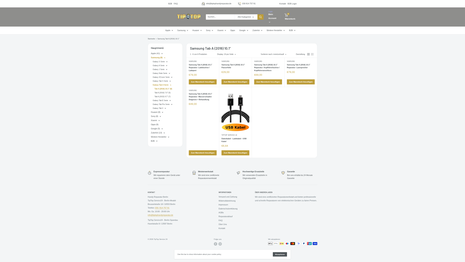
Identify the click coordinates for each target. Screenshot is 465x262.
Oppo (232, 30)
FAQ (176, 4)
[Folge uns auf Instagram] (220, 244)
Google (242, 30)
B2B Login (292, 4)
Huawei (195, 30)
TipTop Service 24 (229, 135)
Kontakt (282, 4)
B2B (170, 4)
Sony (208, 30)
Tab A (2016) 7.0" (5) (162, 93)
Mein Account (272, 16)
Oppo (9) (154, 124)
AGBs (221, 213)
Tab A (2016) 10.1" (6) (163, 89)
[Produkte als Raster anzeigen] (308, 54)
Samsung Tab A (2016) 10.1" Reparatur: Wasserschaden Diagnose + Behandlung (200, 97)
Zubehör (256, 30)
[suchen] (260, 17)
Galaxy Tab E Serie (160, 100)
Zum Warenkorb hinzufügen (202, 82)
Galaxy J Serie (159, 69)
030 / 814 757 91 (162, 208)
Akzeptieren (280, 254)
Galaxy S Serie (159, 62)
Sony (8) (155, 116)
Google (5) (155, 129)
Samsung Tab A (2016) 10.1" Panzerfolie (233, 66)
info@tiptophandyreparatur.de (218, 4)
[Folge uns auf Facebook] (215, 244)
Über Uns (223, 224)
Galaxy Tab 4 (158, 108)
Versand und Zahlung (228, 197)
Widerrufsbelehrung (227, 201)
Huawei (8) (156, 112)
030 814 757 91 (249, 4)
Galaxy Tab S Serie (160, 81)
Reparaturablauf (225, 216)
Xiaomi (220, 30)
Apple (167, 30)
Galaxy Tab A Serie (161, 85)
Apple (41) (155, 53)
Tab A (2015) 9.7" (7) (162, 96)
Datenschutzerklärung (228, 209)
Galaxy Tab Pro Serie (161, 104)
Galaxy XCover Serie (161, 77)
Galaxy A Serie (159, 65)
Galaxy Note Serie (160, 73)
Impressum (223, 205)
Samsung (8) (157, 58)
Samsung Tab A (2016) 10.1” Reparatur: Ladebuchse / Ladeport (200, 67)
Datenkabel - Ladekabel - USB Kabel (234, 140)
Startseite (151, 39)
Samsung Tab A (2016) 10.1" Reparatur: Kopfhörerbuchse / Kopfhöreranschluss (267, 67)
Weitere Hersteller (274, 30)
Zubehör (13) (157, 133)
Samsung (181, 30)
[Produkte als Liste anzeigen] (312, 54)
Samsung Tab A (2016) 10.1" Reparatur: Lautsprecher (298, 66)
